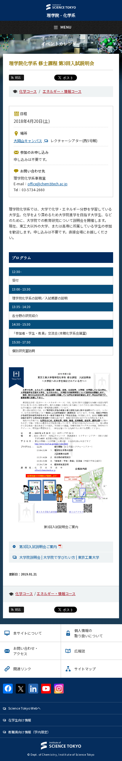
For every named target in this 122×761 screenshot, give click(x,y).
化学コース (28, 91)
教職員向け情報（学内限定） (29, 731)
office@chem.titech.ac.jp (48, 183)
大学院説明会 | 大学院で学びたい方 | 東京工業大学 (59, 557)
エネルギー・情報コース (62, 91)
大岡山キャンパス (28, 140)
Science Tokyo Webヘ (24, 708)
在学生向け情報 (19, 720)
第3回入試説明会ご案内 (38, 546)
